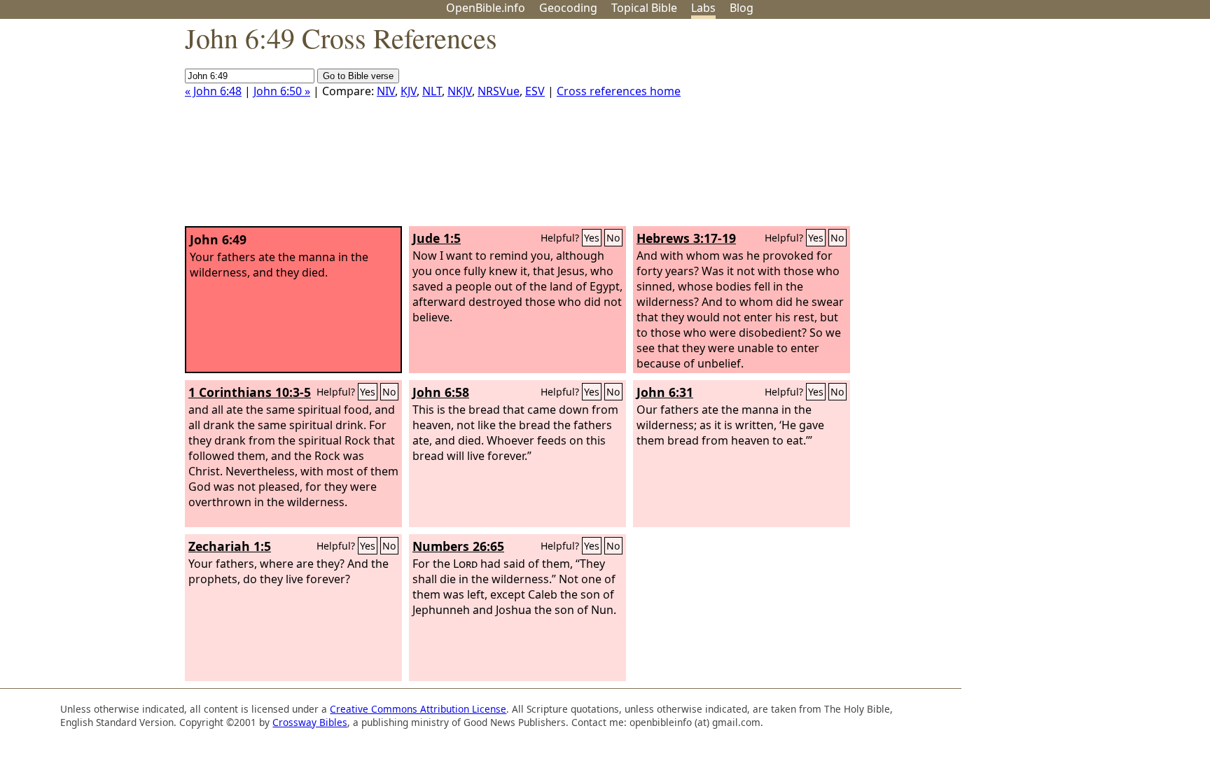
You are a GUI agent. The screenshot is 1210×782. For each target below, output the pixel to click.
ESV (535, 91)
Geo (568, 7)
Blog (741, 7)
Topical (644, 7)
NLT (432, 91)
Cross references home (619, 91)
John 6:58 (440, 392)
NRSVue (499, 91)
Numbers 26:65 (458, 546)
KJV (409, 91)
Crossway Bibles (309, 722)
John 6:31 (665, 392)
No (613, 237)
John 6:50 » (281, 91)
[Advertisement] (1069, 128)
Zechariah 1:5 (229, 546)
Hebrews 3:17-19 (686, 238)
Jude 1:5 (436, 238)
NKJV (459, 91)
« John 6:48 (213, 91)
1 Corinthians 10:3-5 (249, 392)
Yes (591, 237)
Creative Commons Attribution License (418, 708)
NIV (386, 91)
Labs (703, 7)
